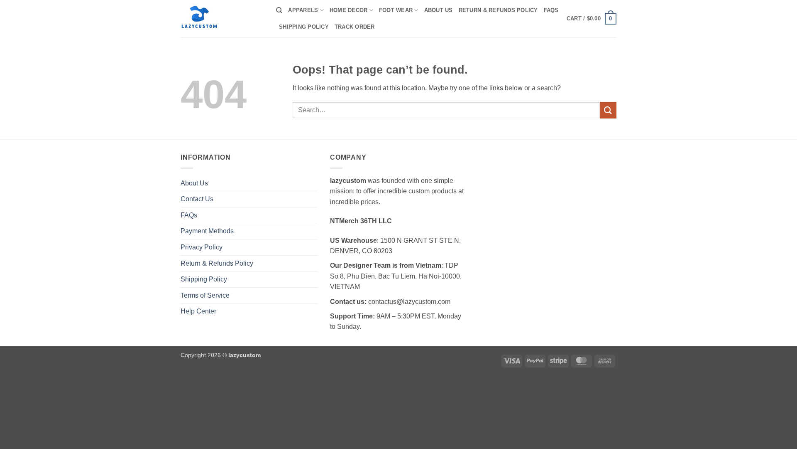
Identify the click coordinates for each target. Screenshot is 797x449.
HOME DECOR (349, 10)
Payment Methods (207, 230)
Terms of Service (205, 295)
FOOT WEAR (396, 10)
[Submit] (608, 110)
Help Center (198, 311)
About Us (438, 10)
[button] (591, 18)
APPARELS (303, 10)
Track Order (355, 27)
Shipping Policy (304, 27)
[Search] (279, 10)
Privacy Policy (201, 247)
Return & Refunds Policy (498, 10)
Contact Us (197, 198)
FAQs (551, 10)
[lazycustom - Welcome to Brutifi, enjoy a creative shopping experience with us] (222, 18)
